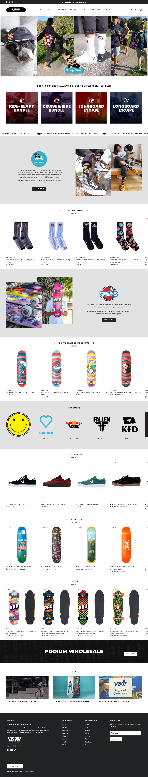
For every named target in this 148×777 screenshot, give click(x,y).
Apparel (64, 727)
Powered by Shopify (29, 771)
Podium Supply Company (17, 771)
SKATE (83, 10)
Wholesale (65, 745)
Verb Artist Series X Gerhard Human (71, 702)
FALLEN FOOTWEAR (74, 455)
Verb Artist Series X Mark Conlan (116, 702)
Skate (64, 736)
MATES (108, 10)
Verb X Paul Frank (74, 210)
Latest (64, 724)
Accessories (66, 730)
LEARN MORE (130, 654)
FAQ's (87, 724)
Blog (74, 672)
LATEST (40, 10)
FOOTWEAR (73, 10)
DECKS (74, 519)
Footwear (65, 733)
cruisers (74, 582)
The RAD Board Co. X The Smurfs (74, 343)
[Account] (131, 10)
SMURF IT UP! (108, 320)
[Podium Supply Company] (16, 9)
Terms (87, 733)
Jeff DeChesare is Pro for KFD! (21, 702)
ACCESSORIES (61, 10)
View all (74, 213)
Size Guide (88, 742)
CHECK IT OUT (39, 189)
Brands (64, 739)
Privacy (87, 736)
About (87, 727)
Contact (87, 730)
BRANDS (91, 10)
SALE (100, 10)
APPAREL (50, 10)
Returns (87, 739)
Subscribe (115, 739)
